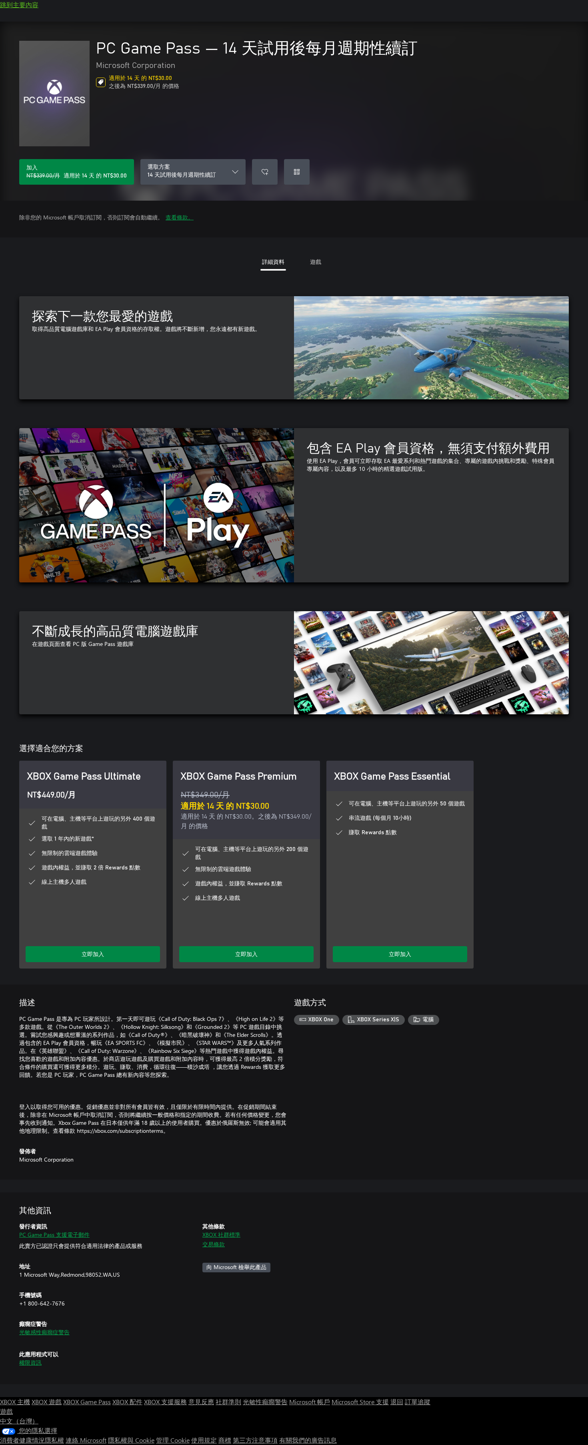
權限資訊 (30, 1362)
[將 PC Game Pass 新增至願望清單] (265, 172)
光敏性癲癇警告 (265, 1401)
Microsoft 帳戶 (309, 1401)
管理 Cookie (173, 1440)
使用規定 (204, 1440)
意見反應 (201, 1401)
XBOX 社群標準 (221, 1234)
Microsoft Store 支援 (360, 1401)
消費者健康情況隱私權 (32, 1440)
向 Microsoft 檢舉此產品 (236, 1267)
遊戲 (6, 1411)
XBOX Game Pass (87, 1401)
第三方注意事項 (255, 1440)
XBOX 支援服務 (165, 1401)
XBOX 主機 (15, 1401)
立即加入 (93, 954)
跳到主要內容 (19, 4)
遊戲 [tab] (315, 261)
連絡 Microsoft (86, 1440)
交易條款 (213, 1244)
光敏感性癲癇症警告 (44, 1332)
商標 (224, 1440)
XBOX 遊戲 (47, 1401)
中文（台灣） (19, 1421)
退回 (396, 1401)
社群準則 (228, 1401)
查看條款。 (180, 217)
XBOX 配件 (127, 1401)
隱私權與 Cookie (131, 1440)
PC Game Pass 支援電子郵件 (54, 1234)
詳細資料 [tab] (273, 261)
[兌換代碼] (297, 172)
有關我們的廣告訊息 (308, 1440)
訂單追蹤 (417, 1401)
